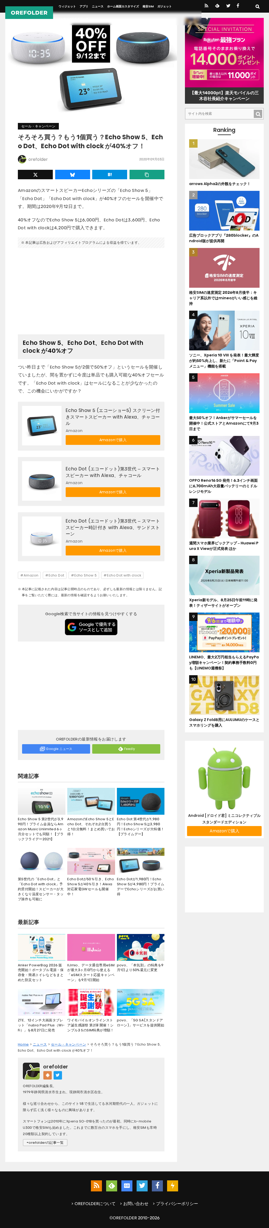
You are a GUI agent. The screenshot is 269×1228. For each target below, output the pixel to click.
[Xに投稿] (35, 174)
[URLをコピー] (147, 174)
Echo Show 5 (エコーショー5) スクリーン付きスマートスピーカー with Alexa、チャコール (113, 416)
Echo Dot (56, 575)
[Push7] (206, 19)
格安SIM (148, 6)
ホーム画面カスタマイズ (123, 6)
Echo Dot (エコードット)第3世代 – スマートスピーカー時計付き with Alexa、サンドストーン (113, 527)
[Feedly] (216, 6)
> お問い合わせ (134, 1204)
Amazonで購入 (113, 440)
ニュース (98, 6)
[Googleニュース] (126, 1185)
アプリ (84, 6)
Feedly (129, 749)
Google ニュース (59, 749)
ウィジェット (67, 6)
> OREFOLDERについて (93, 1204)
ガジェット (164, 6)
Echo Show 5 (85, 575)
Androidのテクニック (74, 19)
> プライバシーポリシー (175, 1204)
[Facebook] (237, 6)
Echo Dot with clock (124, 575)
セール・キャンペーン (38, 126)
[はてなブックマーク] (109, 174)
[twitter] (228, 6)
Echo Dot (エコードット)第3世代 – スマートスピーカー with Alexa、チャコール (113, 472)
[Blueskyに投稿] (72, 174)
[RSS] (206, 6)
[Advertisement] (91, 289)
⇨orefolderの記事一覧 (45, 1142)
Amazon (31, 575)
